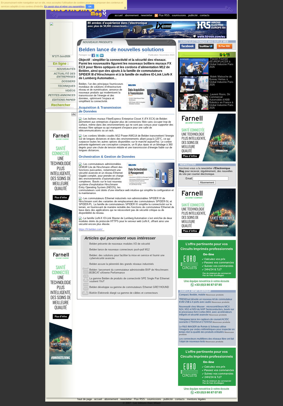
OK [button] (90, 6)
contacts (204, 15)
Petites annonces (61, 95)
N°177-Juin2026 (61, 56)
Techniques (66, 85)
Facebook (187, 46)
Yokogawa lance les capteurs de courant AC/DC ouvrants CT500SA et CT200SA (204, 320)
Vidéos (70, 90)
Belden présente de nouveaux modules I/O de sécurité (119, 243)
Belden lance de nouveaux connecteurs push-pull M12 (119, 249)
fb (93, 55)
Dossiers (68, 81)
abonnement (132, 15)
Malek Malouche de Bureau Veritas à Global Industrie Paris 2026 (221, 80)
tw (97, 55)
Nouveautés (66, 68)
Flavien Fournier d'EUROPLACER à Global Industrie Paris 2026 (221, 62)
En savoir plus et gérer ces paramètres (64, 6)
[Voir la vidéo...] (194, 74)
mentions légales (196, 399)
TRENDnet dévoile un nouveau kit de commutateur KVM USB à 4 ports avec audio (205, 300)
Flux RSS (164, 15)
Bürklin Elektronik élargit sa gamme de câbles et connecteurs (123, 292)
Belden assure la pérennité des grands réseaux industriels (121, 264)
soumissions (179, 15)
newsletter (146, 15)
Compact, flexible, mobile (192, 294)
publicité (193, 15)
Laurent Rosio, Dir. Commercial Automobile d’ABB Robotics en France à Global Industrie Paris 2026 (221, 101)
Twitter (206, 46)
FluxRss (224, 46)
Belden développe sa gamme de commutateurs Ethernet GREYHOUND (129, 287)
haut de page (84, 399)
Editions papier (63, 99)
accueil (119, 15)
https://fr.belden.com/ (90, 229)
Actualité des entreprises (64, 75)
